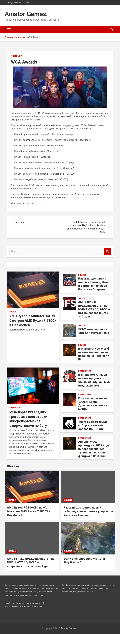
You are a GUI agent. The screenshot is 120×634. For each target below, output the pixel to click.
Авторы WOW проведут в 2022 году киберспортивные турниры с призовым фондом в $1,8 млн (94, 449)
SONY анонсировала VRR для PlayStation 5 (93, 331)
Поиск (107, 251)
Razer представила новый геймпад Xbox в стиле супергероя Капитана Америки (93, 284)
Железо (13, 312)
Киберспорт (15, 408)
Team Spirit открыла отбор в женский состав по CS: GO (93, 425)
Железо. (13, 466)
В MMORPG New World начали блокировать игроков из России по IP (93, 354)
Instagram (20, 222)
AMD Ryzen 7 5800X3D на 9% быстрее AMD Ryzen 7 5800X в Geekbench (33, 320)
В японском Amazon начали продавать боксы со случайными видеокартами (94, 380)
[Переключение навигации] (9, 29)
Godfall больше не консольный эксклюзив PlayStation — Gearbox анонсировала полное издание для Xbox (86, 227)
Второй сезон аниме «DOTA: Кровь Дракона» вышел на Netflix (93, 403)
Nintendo (16, 56)
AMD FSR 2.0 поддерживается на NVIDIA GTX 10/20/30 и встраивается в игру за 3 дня (94, 309)
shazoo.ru (27, 203)
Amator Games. (26, 14)
